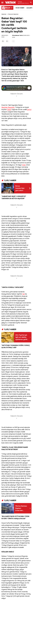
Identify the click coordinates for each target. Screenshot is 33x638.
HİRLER (6, 8)
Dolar (24, 165)
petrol (29, 109)
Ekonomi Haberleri (13, 14)
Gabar (9, 109)
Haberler (3, 14)
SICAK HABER (20, 8)
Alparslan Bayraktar (8, 72)
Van (23, 294)
